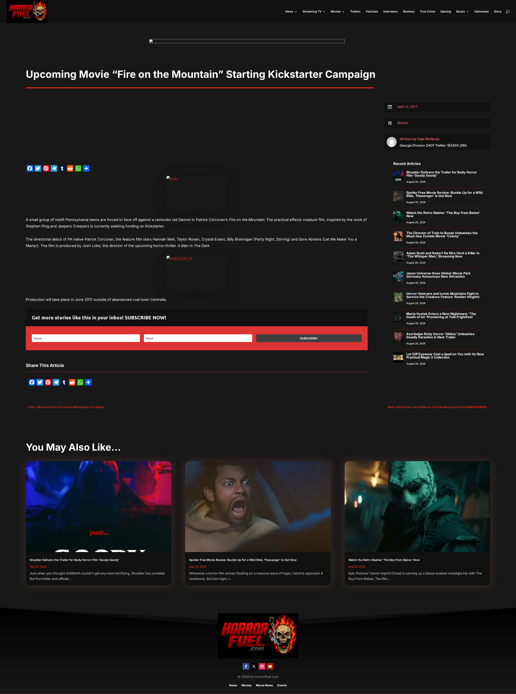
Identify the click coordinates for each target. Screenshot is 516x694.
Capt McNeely (428, 139)
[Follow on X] (254, 666)
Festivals (372, 11)
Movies (336, 11)
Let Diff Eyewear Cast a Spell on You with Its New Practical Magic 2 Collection (445, 355)
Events (282, 685)
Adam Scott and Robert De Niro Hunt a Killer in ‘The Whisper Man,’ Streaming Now (443, 254)
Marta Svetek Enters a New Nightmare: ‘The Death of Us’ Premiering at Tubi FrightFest (441, 315)
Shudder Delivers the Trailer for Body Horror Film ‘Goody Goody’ (441, 173)
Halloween (481, 11)
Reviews (409, 11)
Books (460, 11)
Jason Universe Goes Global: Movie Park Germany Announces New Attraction (438, 274)
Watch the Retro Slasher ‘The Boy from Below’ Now (443, 214)
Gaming (445, 11)
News (289, 11)
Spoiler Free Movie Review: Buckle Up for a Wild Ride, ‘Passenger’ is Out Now (444, 194)
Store (497, 11)
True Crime (427, 11)
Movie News (264, 685)
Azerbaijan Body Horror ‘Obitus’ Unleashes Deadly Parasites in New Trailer (440, 335)
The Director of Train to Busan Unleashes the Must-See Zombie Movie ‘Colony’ (442, 234)
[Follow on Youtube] (270, 666)
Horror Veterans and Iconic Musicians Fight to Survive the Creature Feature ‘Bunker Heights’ (443, 295)
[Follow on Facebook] (246, 666)
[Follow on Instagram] (262, 666)
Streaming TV (312, 11)
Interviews (390, 11)
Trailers (355, 11)
